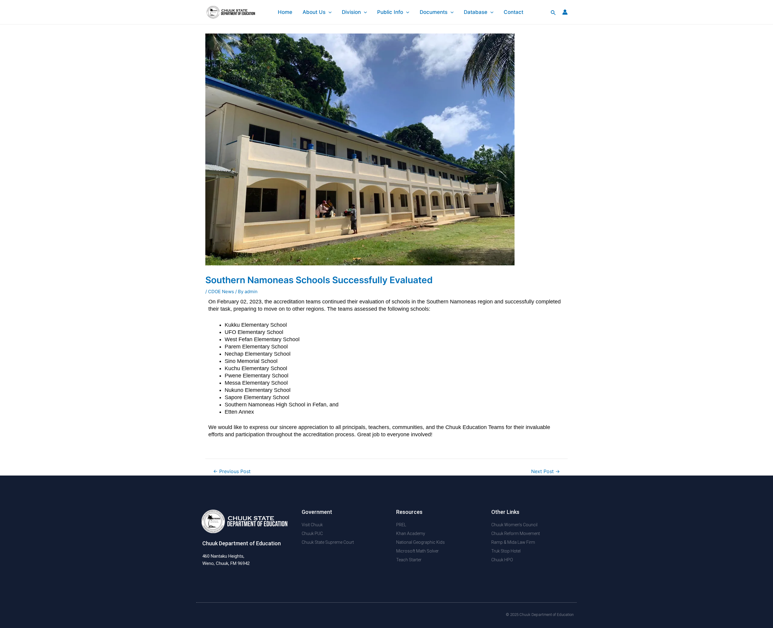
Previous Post (232, 471)
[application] (329, 12)
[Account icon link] (565, 12)
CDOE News (221, 291)
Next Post (545, 471)
